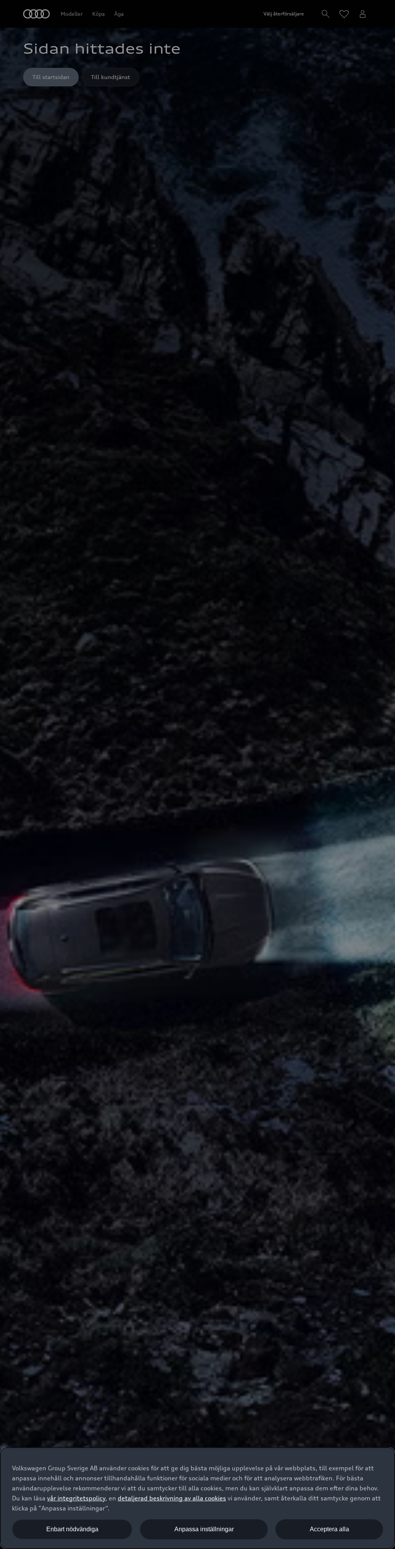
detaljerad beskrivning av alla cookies (172, 1498)
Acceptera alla (329, 1529)
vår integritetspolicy (76, 1498)
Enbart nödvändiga (72, 1529)
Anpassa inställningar (204, 1529)
